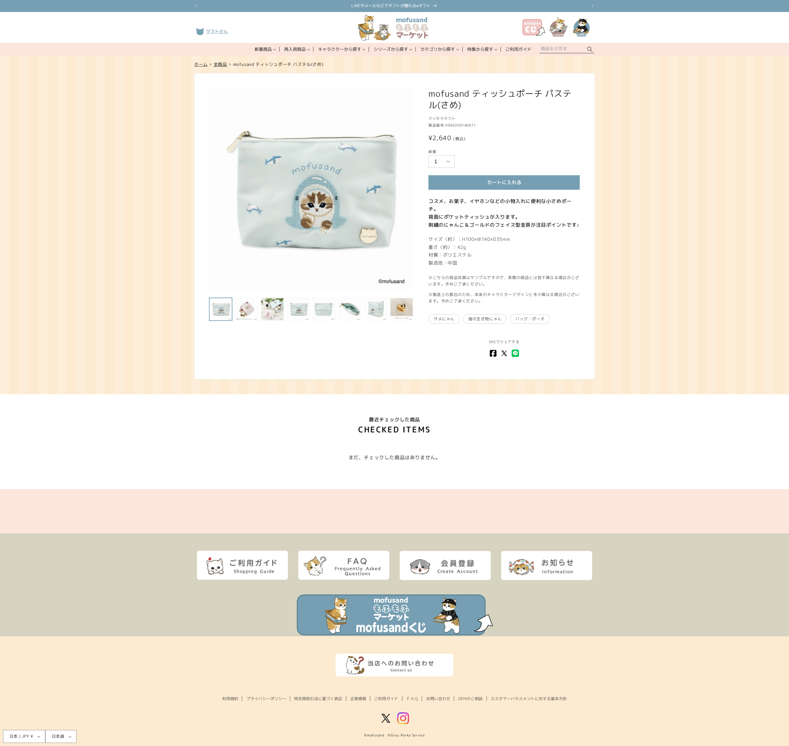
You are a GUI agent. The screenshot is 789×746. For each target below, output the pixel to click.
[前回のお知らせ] (196, 6)
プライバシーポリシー (266, 698)
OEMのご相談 (470, 698)
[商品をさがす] (590, 49)
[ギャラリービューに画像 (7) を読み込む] (375, 309)
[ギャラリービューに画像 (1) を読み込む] (220, 309)
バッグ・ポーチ (530, 319)
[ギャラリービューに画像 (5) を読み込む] (324, 309)
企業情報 (358, 698)
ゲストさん (217, 31)
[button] (265, 49)
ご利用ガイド (386, 698)
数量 (432, 151)
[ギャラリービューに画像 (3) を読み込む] (272, 309)
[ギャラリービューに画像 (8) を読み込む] (401, 309)
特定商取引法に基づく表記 (318, 698)
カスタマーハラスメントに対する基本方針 (529, 698)
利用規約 (230, 698)
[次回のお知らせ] (592, 6)
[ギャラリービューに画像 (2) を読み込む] (246, 309)
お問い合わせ (438, 698)
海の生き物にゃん (485, 319)
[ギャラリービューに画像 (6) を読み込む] (349, 309)
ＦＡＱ (412, 698)
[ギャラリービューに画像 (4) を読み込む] (298, 309)
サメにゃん (444, 319)
